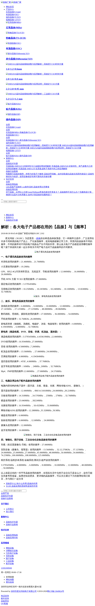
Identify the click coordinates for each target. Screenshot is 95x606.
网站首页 (10, 7)
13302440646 (6, 568)
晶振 (38, 238)
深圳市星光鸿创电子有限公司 (24, 591)
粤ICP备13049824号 (55, 591)
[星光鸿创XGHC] (47, 2)
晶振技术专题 (12, 220)
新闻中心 (10, 217)
